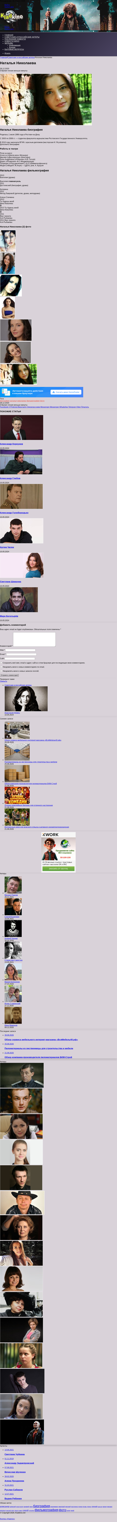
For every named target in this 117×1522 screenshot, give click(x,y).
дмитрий (61, 1506)
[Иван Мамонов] (13, 1023)
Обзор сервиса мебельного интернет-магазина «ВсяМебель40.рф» (33, 740)
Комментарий (6, 646)
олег (12, 1510)
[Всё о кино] (11, 23)
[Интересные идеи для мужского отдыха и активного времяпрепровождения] (17, 825)
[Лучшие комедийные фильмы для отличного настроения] (17, 803)
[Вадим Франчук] (21, 1113)
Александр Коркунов (11, 444)
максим (100, 1506)
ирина (89, 1506)
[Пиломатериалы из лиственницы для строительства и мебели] (17, 760)
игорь (85, 1506)
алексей (13, 1506)
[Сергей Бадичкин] (13, 915)
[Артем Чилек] (21, 543)
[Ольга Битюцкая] (21, 1240)
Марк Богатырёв (9, 616)
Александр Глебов (10, 478)
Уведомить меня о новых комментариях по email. (24, 667)
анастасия (19, 1506)
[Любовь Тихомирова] (21, 1138)
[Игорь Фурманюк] (22, 1087)
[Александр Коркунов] (21, 439)
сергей (25, 1510)
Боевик (12, 47)
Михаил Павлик (11, 895)
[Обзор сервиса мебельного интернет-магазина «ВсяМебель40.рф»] (17, 738)
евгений (68, 1506)
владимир (54, 1506)
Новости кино (12, 41)
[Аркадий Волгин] (22, 1444)
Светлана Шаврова (10, 581)
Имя (2, 650)
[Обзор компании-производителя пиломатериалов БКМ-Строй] (17, 782)
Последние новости (15, 39)
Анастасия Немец (12, 713)
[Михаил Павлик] (13, 893)
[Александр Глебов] (21, 474)
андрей (26, 1506)
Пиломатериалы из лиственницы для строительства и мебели (31, 762)
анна (31, 1506)
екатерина (74, 1506)
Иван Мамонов (11, 1025)
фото (42, 401)
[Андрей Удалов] (13, 936)
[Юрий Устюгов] (22, 1214)
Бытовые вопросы (14, 49)
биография (4, 401)
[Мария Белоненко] (13, 980)
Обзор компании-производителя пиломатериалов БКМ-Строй (31, 784)
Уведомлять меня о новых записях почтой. (21, 671)
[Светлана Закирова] (21, 1291)
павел (20, 1510)
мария (105, 1506)
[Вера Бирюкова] (21, 1265)
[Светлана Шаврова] (22, 577)
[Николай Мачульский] (21, 1190)
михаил (109, 1506)
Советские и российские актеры (22, 37)
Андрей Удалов (11, 938)
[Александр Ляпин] (22, 1393)
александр (4, 1506)
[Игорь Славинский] (13, 1002)
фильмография (33, 401)
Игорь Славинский (12, 1004)
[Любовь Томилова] (21, 1342)
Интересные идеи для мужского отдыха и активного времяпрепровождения (37, 827)
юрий (72, 1510)
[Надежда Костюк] (21, 1164)
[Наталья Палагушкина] (21, 1368)
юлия (68, 1510)
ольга (16, 1510)
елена (80, 1506)
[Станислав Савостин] (13, 958)
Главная (3, 57)
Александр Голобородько (14, 512)
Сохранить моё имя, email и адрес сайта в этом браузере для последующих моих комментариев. (44, 663)
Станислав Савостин (14, 960)
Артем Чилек (7, 547)
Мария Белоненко (12, 982)
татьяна (31, 1510)
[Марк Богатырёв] (19, 612)
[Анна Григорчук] (21, 1418)
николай (8, 1510)
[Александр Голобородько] (21, 508)
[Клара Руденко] (21, 1316)
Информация (14, 45)
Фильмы (9, 43)
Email (3, 654)
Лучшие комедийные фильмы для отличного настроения (29, 805)
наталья (13, 401)
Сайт (2, 658)
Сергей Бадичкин (12, 917)
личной (94, 1506)
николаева (21, 401)
